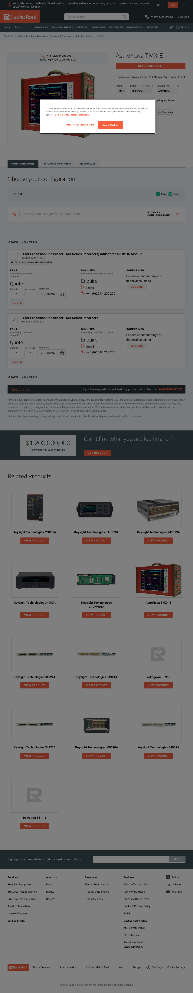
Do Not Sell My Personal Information (72, 114)
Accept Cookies (111, 125)
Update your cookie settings (81, 124)
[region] (98, 116)
